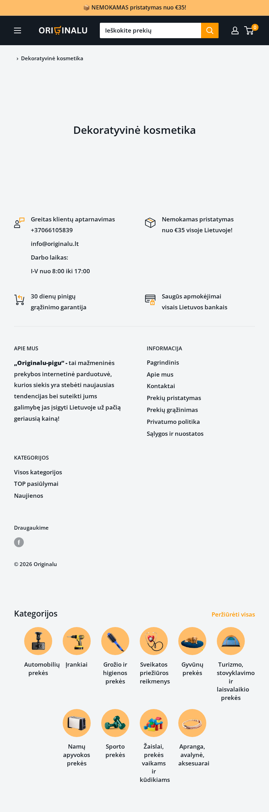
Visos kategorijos (38, 472)
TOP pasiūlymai (36, 484)
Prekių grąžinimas (172, 410)
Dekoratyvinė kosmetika (52, 58)
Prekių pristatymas (174, 398)
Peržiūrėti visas (234, 614)
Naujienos (28, 495)
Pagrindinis (163, 362)
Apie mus (160, 374)
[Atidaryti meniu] (17, 30)
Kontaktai (161, 386)
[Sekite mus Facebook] (19, 542)
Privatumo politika (173, 422)
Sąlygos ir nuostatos (175, 433)
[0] (249, 30)
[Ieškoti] (210, 30)
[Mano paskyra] (235, 30)
